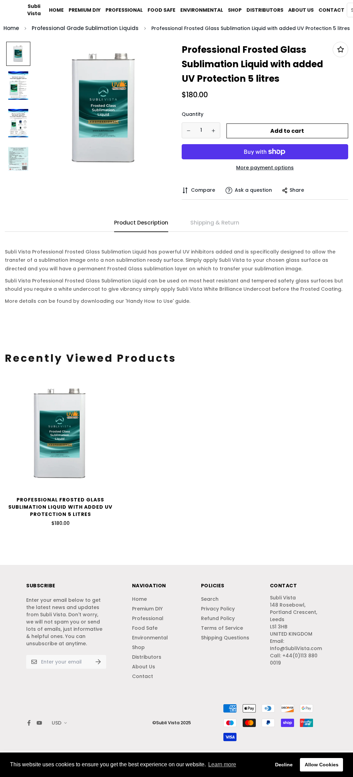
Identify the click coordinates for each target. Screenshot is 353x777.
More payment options (265, 167)
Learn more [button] (222, 764)
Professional (124, 10)
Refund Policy (218, 618)
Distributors (264, 10)
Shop (235, 10)
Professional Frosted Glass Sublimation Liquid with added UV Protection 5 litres (60, 507)
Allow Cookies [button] (322, 764)
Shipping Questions (225, 637)
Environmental (201, 10)
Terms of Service (222, 628)
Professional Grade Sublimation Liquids (85, 28)
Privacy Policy (218, 608)
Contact (331, 10)
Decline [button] (284, 764)
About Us (301, 10)
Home (56, 10)
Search (210, 599)
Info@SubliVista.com (296, 648)
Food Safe (161, 10)
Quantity (192, 114)
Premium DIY (85, 10)
